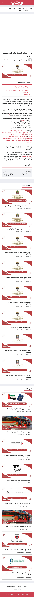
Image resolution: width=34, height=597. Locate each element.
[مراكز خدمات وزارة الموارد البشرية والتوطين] (17, 223)
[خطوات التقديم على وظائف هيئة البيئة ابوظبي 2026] (17, 567)
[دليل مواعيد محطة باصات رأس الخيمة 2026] (17, 520)
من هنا (23, 120)
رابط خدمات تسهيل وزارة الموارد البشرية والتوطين (18, 91)
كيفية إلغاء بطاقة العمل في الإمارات (8, 174)
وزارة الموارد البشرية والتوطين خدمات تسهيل (19, 87)
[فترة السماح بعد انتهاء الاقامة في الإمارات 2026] (17, 497)
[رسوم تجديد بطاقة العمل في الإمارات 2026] (17, 474)
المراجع (27, 94)
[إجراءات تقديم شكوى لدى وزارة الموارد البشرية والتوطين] (17, 247)
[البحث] (3, 2)
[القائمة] (30, 2)
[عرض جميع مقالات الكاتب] (30, 60)
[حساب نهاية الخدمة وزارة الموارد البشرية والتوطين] (17, 297)
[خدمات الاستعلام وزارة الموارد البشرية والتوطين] (17, 200)
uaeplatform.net (27, 156)
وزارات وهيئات (22, 8)
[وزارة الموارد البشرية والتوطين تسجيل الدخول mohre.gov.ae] (17, 272)
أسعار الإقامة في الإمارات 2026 (26, 174)
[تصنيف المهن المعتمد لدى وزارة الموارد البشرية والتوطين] (17, 345)
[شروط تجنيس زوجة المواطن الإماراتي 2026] (17, 403)
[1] (9, 114)
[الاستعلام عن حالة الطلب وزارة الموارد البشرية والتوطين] (17, 370)
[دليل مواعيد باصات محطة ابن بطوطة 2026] (17, 426)
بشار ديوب (20, 60)
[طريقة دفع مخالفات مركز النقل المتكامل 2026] (17, 543)
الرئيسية (30, 8)
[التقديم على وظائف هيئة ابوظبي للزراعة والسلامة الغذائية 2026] (17, 450)
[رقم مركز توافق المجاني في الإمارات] (17, 321)
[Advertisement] (17, 33)
